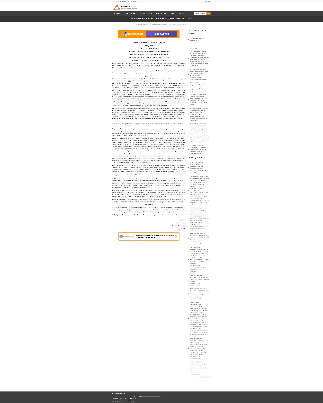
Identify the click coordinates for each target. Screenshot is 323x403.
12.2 (173, 99)
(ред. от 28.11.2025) (198, 167)
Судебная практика (130, 13)
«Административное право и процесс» (149, 396)
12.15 (148, 105)
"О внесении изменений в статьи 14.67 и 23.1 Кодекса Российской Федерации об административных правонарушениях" (199, 294)
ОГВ (172, 13)
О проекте (181, 13)
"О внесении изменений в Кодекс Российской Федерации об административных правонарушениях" (199, 239)
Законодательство (146, 13)
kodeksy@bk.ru (132, 398)
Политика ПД (130, 401)
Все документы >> (205, 377)
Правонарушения (161, 13)
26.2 (155, 149)
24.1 (129, 81)
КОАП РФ (117, 13)
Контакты (208, 1)
